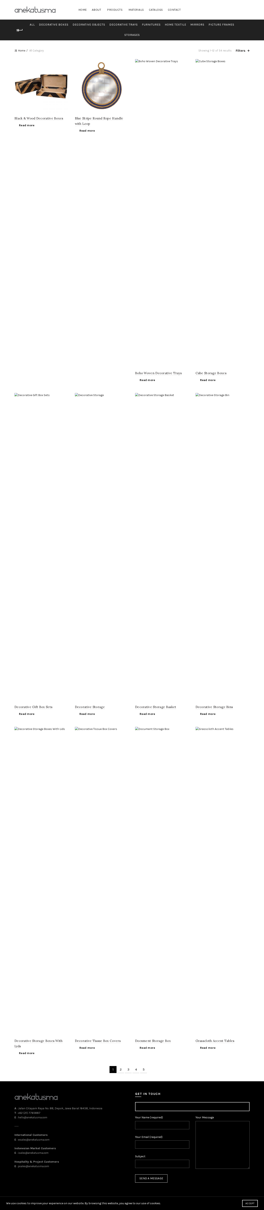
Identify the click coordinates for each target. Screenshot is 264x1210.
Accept (250, 1203)
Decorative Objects (89, 24)
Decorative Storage (90, 707)
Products (115, 10)
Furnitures (151, 24)
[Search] (246, 10)
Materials (136, 10)
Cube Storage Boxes (211, 373)
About (96, 10)
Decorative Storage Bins (214, 707)
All (32, 24)
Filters (240, 51)
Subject (140, 1156)
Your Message (205, 1117)
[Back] (19, 30)
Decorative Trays (123, 24)
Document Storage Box (153, 1041)
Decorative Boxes (53, 24)
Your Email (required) (149, 1137)
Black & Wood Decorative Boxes (38, 118)
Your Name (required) (149, 1117)
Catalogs (156, 10)
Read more (27, 125)
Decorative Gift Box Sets (33, 707)
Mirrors (197, 24)
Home (82, 10)
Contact (174, 10)
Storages (132, 35)
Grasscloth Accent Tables (215, 1041)
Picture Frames (221, 24)
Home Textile (175, 24)
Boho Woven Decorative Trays (158, 373)
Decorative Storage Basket (155, 707)
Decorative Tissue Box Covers (98, 1041)
